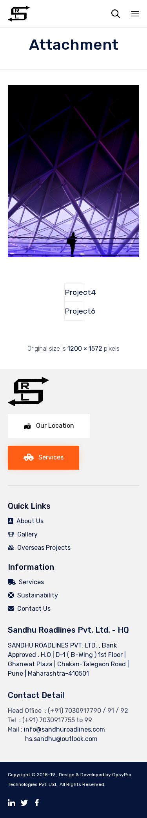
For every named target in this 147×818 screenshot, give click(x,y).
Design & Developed (81, 774)
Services (30, 582)
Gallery (26, 534)
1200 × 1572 (84, 348)
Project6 (74, 311)
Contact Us (32, 608)
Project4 (74, 292)
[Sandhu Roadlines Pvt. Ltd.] (19, 14)
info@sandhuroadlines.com (64, 729)
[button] (49, 426)
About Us (28, 521)
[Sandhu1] (28, 404)
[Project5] (73, 255)
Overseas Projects (42, 547)
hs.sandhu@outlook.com (53, 739)
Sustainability (36, 595)
